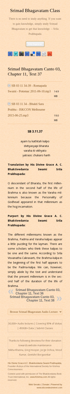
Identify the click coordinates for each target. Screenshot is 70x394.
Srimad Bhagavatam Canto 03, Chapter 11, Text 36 (38, 291)
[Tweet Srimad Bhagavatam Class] (15, 55)
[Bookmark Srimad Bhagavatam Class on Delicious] (32, 55)
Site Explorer (35, 44)
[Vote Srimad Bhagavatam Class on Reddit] (44, 55)
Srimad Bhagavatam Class (35, 10)
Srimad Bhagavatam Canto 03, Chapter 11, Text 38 (32, 298)
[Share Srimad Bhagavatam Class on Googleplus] (21, 55)
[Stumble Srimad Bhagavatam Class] (49, 55)
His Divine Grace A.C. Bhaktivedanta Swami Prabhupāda (34, 363)
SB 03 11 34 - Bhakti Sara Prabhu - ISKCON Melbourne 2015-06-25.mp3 (26, 109)
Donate (45, 384)
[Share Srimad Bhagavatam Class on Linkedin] (27, 55)
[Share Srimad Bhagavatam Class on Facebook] (10, 55)
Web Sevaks (35, 384)
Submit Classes (44, 328)
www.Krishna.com (38, 377)
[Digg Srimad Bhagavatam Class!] (38, 55)
